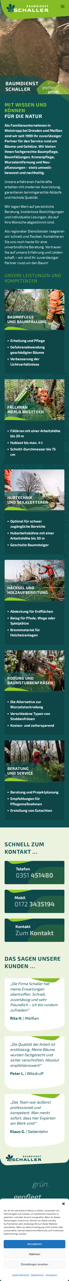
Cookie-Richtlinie (20, 1274)
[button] (63, 1203)
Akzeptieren (34, 1244)
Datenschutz (37, 1274)
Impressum (51, 1274)
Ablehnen (34, 1254)
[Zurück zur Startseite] (27, 8)
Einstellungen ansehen (34, 1264)
